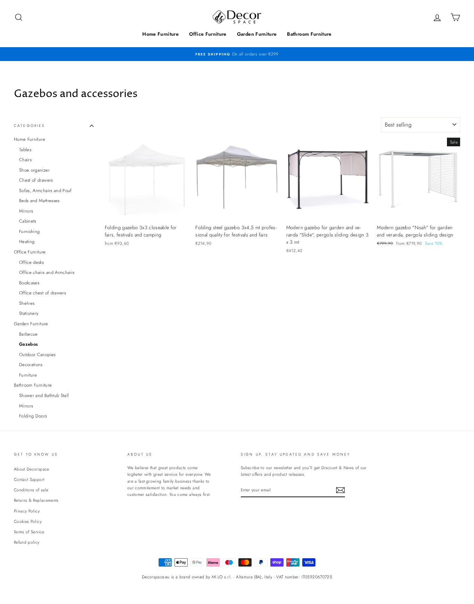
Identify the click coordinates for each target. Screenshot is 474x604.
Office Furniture (208, 34)
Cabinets (27, 221)
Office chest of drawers (42, 293)
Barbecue (28, 334)
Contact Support (29, 479)
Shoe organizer (34, 170)
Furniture (28, 375)
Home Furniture (160, 34)
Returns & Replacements (36, 500)
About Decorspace (31, 469)
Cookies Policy (28, 521)
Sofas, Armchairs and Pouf (45, 190)
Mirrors (26, 211)
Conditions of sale (31, 490)
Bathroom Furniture (309, 34)
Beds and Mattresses (39, 200)
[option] (237, 54)
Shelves (26, 303)
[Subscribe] (340, 490)
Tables (25, 149)
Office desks (31, 262)
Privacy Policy (27, 511)
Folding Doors (33, 416)
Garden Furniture (257, 34)
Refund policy (27, 542)
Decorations (31, 364)
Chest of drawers (36, 180)
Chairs (25, 159)
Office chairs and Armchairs (46, 272)
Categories (29, 125)
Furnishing (29, 231)
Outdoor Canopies (37, 354)
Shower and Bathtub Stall (44, 395)
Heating (26, 241)
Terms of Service (29, 532)
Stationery (29, 313)
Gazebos (28, 344)
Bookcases (29, 282)
